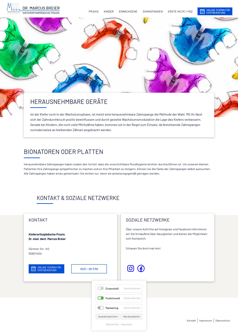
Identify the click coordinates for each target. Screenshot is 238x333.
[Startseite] (33, 8)
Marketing (112, 308)
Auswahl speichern (108, 316)
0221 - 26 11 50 (89, 269)
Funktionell (113, 298)
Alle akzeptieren (131, 316)
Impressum (126, 324)
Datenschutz (112, 324)
